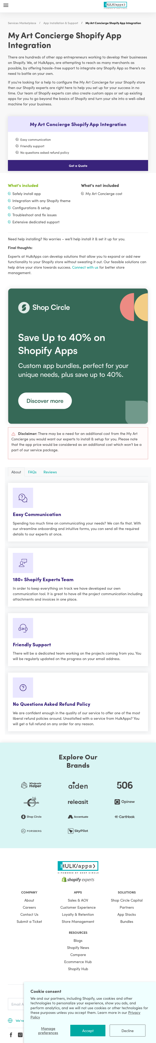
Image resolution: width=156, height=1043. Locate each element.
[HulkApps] (115, 4)
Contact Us (29, 914)
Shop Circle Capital (127, 900)
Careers (29, 907)
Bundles (126, 921)
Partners (127, 907)
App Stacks (126, 914)
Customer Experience (78, 907)
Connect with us (85, 267)
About (29, 900)
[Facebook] (11, 1035)
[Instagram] (20, 1035)
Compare (78, 954)
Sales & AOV (78, 900)
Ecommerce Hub (78, 961)
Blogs (78, 940)
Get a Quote (78, 165)
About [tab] (16, 471)
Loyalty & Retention (78, 914)
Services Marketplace (22, 23)
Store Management (78, 921)
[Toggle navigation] (6, 5)
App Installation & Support (60, 23)
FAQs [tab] (32, 471)
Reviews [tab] (50, 471)
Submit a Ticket (29, 921)
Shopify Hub (78, 968)
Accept (88, 1030)
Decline (127, 1030)
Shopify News (78, 947)
